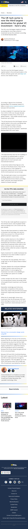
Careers (14, 512)
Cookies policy (14, 504)
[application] (14, 141)
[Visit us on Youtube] (15, 482)
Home (2, 13)
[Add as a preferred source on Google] (6, 472)
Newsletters (14, 507)
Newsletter (24, 66)
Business (9, 13)
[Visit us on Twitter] (10, 482)
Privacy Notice (20, 210)
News (17, 40)
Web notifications (14, 501)
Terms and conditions (14, 496)
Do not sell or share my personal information (14, 518)
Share (4, 66)
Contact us (14, 493)
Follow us (17, 66)
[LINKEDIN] (13, 371)
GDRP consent (14, 510)
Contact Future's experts (14, 488)
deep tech (23, 74)
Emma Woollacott (10, 39)
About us (14, 491)
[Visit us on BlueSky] (18, 482)
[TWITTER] (9, 371)
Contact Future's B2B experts (14, 515)
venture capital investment (16, 106)
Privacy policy (14, 499)
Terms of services (18, 209)
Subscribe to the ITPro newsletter (17, 5)
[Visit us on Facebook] (6, 482)
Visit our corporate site (19, 468)
